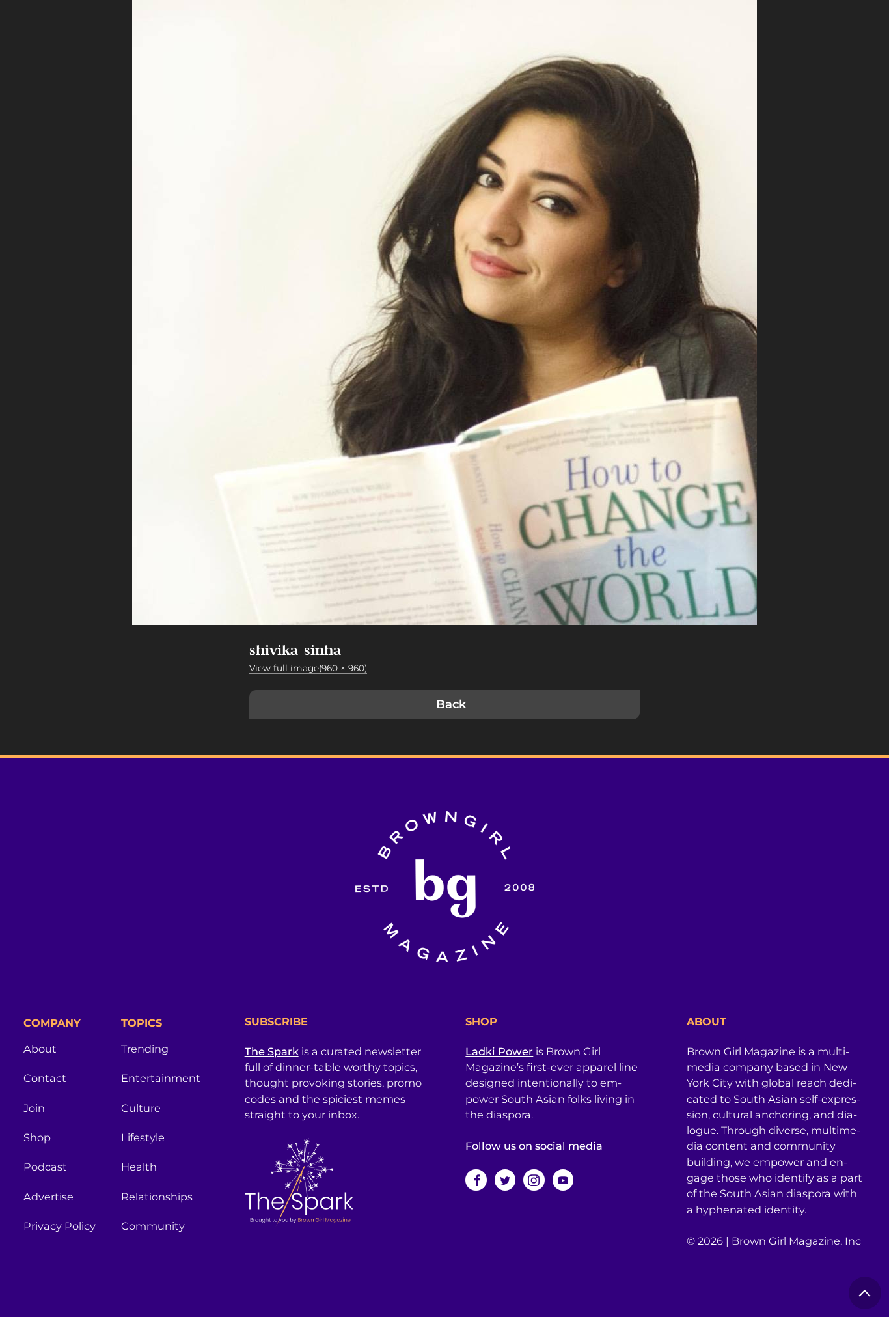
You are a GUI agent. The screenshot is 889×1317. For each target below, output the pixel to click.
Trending (145, 1048)
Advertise (48, 1196)
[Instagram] (533, 1179)
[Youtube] (563, 1179)
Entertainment (160, 1078)
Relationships (157, 1196)
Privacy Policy (59, 1225)
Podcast (45, 1166)
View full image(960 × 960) (308, 668)
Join (34, 1108)
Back (451, 704)
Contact (44, 1078)
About (40, 1048)
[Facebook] (475, 1179)
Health (139, 1166)
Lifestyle (143, 1137)
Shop (37, 1137)
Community (153, 1225)
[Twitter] (505, 1179)
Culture (141, 1108)
